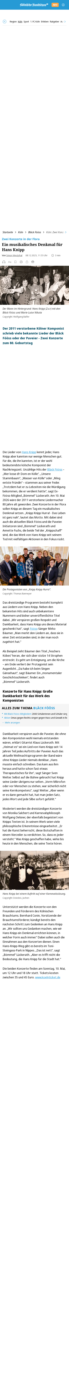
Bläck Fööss (34, 232)
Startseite (8, 232)
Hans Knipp (29, 452)
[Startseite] (34, 5)
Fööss (33, 629)
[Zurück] (5, 22)
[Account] (63, 5)
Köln (20, 232)
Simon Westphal (14, 255)
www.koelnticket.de (47, 977)
